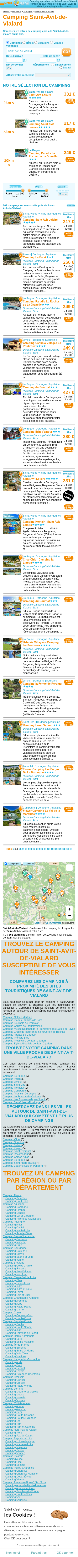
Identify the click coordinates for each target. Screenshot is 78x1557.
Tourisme (29, 863)
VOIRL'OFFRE (70, 101)
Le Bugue (28, 298)
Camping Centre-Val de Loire (19, 1277)
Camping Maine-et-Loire (19, 1444)
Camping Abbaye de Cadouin (19, 1034)
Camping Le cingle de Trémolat (20, 1023)
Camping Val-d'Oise (16, 1353)
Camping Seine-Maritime (19, 1341)
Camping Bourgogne (15, 1247)
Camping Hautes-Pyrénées (20, 1417)
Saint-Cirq (28, 722)
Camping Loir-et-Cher (17, 1294)
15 (68, 849)
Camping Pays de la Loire (17, 1438)
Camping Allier (13, 1224)
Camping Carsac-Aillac (16, 1156)
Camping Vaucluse (16, 1499)
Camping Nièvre (14, 1253)
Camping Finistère (15, 1268)
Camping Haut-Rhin (16, 1201)
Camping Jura (13, 1329)
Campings (16, 42)
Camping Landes (15, 1212)
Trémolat (28, 766)
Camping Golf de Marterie (17, 1017)
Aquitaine (28, 216)
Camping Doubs (14, 1324)
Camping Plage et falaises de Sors (22, 1020)
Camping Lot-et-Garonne (19, 1215)
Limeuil (27, 339)
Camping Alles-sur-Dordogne (19, 1093)
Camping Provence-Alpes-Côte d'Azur (24, 1482)
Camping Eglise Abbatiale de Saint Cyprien (27, 1043)
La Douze (28, 639)
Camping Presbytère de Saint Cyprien (24, 1040)
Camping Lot (12, 1420)
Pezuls (27, 254)
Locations (44, 42)
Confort (61, 187)
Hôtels (30, 42)
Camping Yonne (14, 1259)
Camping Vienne (15, 1479)
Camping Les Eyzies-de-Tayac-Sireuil (24, 1099)
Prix (37, 187)
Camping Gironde (15, 1209)
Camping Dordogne (16, 1206)
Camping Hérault (15, 1368)
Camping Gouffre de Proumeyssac (22, 1026)
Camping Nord (13, 1432)
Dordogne (54, 213)
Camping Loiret (14, 1291)
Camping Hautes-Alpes (18, 1494)
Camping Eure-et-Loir (17, 1283)
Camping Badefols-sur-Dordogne (22, 1102)
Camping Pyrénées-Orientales (22, 1373)
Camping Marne (14, 1309)
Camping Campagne (15, 1090)
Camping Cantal (14, 1227)
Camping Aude (13, 1362)
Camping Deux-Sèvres (18, 1476)
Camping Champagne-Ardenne (21, 1297)
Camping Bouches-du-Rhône (22, 1491)
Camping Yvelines (15, 1356)
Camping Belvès (12, 1145)
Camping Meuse (14, 1394)
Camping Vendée (15, 1453)
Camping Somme (15, 1464)
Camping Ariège (14, 1406)
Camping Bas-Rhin (16, 1198)
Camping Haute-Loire (17, 1230)
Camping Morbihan (16, 1274)
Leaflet (38, 923)
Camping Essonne (15, 1347)
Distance (13, 187)
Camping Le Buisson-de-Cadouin (22, 1096)
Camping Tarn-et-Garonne (20, 1426)
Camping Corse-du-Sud (18, 1315)
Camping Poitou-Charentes (18, 1467)
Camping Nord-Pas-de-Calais (20, 1429)
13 (60, 849)
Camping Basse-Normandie (19, 1236)
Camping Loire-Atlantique (20, 1441)
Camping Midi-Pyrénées (16, 1403)
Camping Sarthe (14, 1450)
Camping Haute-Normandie (18, 1335)
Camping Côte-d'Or (16, 1250)
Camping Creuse (15, 1382)
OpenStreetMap (53, 923)
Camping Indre (13, 1285)
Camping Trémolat (13, 1087)
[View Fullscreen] (69, 867)
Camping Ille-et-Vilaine (18, 1271)
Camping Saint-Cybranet (17, 1150)
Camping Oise (13, 1461)
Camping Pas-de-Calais (19, 1435)
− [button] (69, 915)
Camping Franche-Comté (17, 1321)
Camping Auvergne (14, 1221)
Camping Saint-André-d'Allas (19, 1162)
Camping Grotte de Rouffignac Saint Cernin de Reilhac (34, 1031)
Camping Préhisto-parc (16, 1037)
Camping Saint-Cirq (14, 1084)
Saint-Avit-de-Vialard (34, 213)
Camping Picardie (13, 1455)
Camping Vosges (15, 1400)
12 (56, 849)
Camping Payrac (12, 1148)
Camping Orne (13, 1244)
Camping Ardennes (16, 1300)
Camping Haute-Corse (18, 1318)
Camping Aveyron (15, 1409)
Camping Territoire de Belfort (21, 1332)
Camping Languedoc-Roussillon (21, 1359)
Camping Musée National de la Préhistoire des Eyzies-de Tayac (39, 1028)
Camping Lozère (14, 1370)
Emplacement (63, 64)
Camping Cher (13, 1280)
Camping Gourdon (13, 1142)
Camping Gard (13, 1365)
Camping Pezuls (12, 1078)
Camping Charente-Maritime (21, 1473)
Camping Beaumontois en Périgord (23, 1165)
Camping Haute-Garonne (19, 1414)
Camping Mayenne (16, 1447)
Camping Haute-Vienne (18, 1385)
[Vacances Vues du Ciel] (21, 3)
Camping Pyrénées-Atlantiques (23, 1218)
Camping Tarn (13, 1423)
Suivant (71, 205)
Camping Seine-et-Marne (19, 1350)
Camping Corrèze (15, 1379)
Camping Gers (13, 1411)
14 (64, 849)
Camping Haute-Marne (18, 1306)
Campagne (29, 807)
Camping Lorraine (13, 1388)
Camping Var (12, 1496)
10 (48, 849)
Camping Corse (12, 1312)
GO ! (66, 52)
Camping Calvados (16, 1239)
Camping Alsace (12, 1195)
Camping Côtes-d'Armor (19, 1265)
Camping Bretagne (13, 1262)
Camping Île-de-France (16, 1344)
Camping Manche (15, 1242)
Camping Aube (13, 1303)
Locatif (67, 67)
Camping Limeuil (12, 1081)
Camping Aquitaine (14, 1203)
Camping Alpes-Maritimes (20, 1488)
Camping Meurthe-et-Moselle (21, 1391)
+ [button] (69, 909)
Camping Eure (13, 1338)
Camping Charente (16, 1470)
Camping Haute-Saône (18, 1327)
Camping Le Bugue (14, 1076)
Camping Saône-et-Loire (19, 1256)
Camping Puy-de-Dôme (18, 1233)
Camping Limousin (13, 1376)
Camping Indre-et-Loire (18, 1288)
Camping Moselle (15, 1397)
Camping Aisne (14, 1458)
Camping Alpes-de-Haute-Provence (25, 1485)
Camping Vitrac (11, 1139)
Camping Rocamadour (16, 1153)
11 (52, 849)
